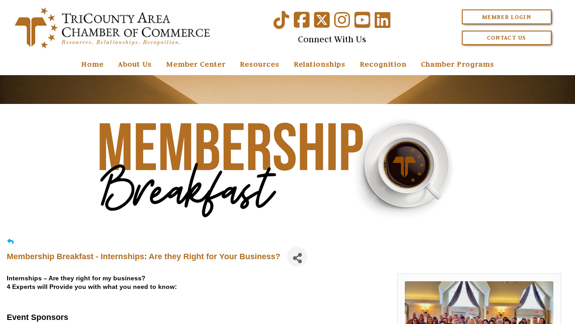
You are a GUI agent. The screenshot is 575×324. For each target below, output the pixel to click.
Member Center (196, 63)
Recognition (383, 63)
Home (92, 63)
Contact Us (506, 37)
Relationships (319, 63)
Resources (259, 63)
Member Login (506, 17)
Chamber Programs (457, 63)
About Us (135, 63)
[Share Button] (297, 257)
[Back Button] (10, 242)
